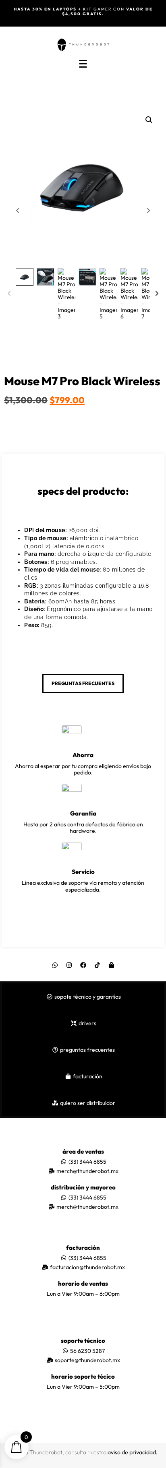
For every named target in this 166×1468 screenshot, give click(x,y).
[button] (149, 120)
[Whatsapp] (55, 965)
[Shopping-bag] (111, 965)
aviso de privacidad (132, 1452)
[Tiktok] (97, 965)
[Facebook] (83, 965)
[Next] (157, 294)
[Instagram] (69, 965)
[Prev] (9, 294)
